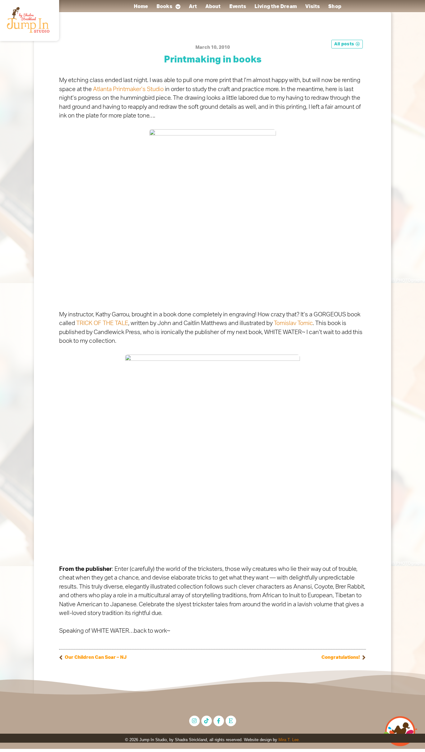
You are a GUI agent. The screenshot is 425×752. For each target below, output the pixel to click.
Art (193, 6)
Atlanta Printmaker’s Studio (129, 89)
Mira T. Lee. (289, 739)
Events (237, 6)
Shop (334, 6)
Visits (312, 6)
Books (164, 6)
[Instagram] (194, 721)
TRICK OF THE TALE (102, 323)
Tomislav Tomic (293, 323)
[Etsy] (231, 721)
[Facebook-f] (218, 721)
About (213, 6)
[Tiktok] (206, 721)
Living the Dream (276, 6)
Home (140, 6)
